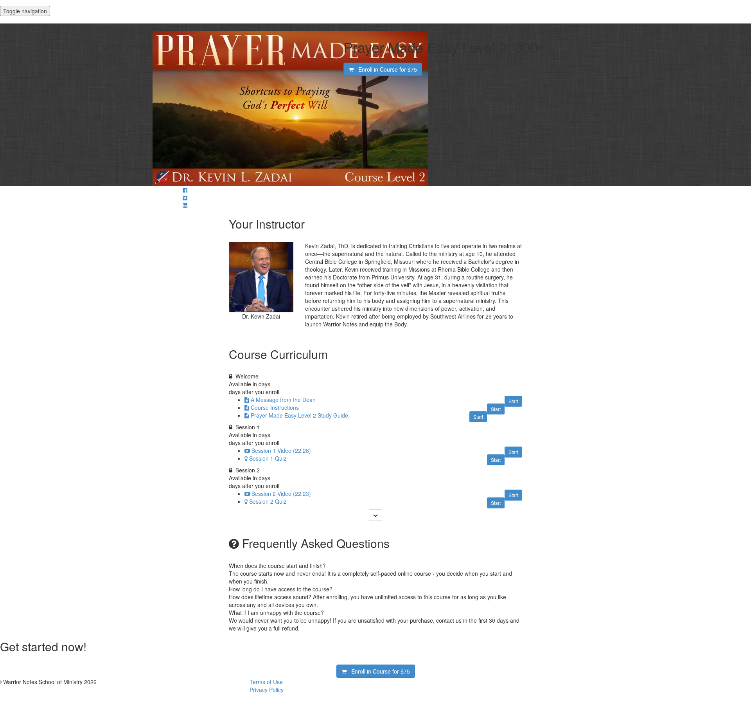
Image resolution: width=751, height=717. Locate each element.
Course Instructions (275, 407)
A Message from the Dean (283, 400)
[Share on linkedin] (185, 205)
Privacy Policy (267, 690)
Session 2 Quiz (267, 501)
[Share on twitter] (185, 198)
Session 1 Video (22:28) (281, 450)
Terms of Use (266, 682)
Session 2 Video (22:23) (281, 493)
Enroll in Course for (385, 69)
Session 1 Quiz (267, 458)
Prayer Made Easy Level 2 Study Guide (299, 415)
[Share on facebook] (185, 190)
